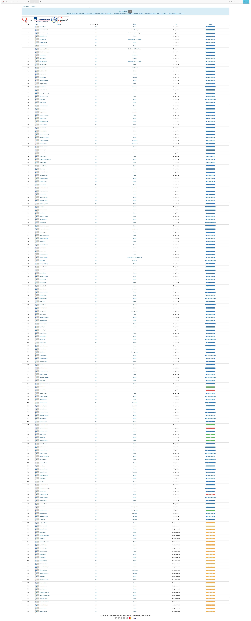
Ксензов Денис (43, 55)
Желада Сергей (43, 282)
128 (36, 106)
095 (36, 472)
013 (36, 191)
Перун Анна (42, 260)
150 (36, 68)
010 (36, 419)
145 (36, 352)
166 (36, 463)
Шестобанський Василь (45, 52)
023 (36, 251)
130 (36, 166)
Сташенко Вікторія (43, 450)
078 (36, 226)
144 (36, 479)
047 (36, 381)
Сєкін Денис (42, 465)
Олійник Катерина (43, 345)
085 (36, 450)
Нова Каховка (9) (82, 13)
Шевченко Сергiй (43, 526)
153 (36, 599)
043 (36, 545)
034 (36, 539)
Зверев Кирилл (43, 108)
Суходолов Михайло (44, 573)
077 (36, 501)
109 (36, 324)
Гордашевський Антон (44, 592)
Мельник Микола (43, 586)
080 (36, 299)
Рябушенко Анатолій (44, 415)
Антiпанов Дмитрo (43, 469)
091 (36, 264)
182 (36, 179)
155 (36, 605)
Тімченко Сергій (43, 118)
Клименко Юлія (43, 314)
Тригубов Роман (43, 112)
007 (36, 327)
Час (176, 24)
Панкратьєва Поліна (44, 579)
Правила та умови (238, 1)
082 (36, 172)
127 (36, 153)
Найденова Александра (45, 228)
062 (36, 513)
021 (36, 397)
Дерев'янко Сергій (43, 200)
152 (36, 49)
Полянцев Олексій (43, 598)
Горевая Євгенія (43, 298)
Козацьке (135, 58)
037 (36, 384)
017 (36, 441)
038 (36, 308)
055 (36, 77)
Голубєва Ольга (43, 181)
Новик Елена (42, 538)
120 (36, 403)
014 (36, 175)
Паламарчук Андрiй (44, 29)
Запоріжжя (134, 513)
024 (36, 81)
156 (36, 58)
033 (36, 235)
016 (36, 438)
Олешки (134, 541)
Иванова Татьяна (43, 210)
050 (36, 416)
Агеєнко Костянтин (44, 254)
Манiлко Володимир (44, 238)
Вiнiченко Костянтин (44, 146)
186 (36, 36)
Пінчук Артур (42, 168)
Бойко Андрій (42, 241)
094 (36, 567)
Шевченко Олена (43, 570)
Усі (70, 13)
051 (36, 30)
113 (36, 507)
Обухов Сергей (43, 491)
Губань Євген (42, 74)
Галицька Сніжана (43, 424)
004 (36, 27)
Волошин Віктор (43, 393)
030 (36, 93)
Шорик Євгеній (43, 184)
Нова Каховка (135, 55)
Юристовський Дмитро (44, 48)
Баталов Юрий (43, 247)
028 (36, 207)
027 (36, 213)
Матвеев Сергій (43, 336)
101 (36, 248)
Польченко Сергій (43, 608)
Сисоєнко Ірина (43, 418)
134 (36, 144)
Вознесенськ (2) (123, 13)
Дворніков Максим (43, 244)
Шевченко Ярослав (44, 172)
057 (36, 131)
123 (36, 302)
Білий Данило (42, 352)
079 (36, 223)
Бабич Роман (42, 437)
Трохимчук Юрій (43, 219)
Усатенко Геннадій (43, 484)
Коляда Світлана (43, 513)
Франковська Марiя (44, 175)
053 (36, 273)
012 (36, 529)
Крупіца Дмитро (43, 399)
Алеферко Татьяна (44, 522)
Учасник (59, 24)
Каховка (134, 149)
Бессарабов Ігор (43, 61)
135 (36, 141)
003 (36, 65)
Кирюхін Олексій (43, 36)
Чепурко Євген (43, 554)
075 (36, 163)
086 (36, 469)
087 (36, 119)
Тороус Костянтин (43, 197)
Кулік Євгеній (42, 380)
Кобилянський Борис (44, 317)
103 (36, 577)
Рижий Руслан (43, 386)
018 (36, 532)
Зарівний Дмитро (43, 611)
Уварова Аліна (43, 222)
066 (36, 346)
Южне (134, 295)
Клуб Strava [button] (25, 6)
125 (36, 378)
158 (36, 128)
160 (36, 204)
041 (36, 444)
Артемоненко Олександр (45, 383)
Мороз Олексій (43, 102)
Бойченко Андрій (43, 548)
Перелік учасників (34, 1)
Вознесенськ (134, 140)
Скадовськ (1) (165, 13)
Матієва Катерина (43, 431)
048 (36, 289)
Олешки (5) (95, 13)
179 (36, 239)
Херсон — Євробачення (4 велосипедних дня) (16, 1)
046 (36, 551)
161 (36, 608)
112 (36, 488)
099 (36, 115)
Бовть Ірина (42, 206)
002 (36, 523)
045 (36, 333)
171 (36, 295)
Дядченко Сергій (43, 510)
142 (36, 245)
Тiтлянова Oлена (43, 402)
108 (36, 586)
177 (36, 46)
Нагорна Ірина (43, 304)
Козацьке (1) (181, 13)
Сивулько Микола (43, 124)
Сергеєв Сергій (43, 330)
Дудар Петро (42, 576)
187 (36, 87)
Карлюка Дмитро (43, 421)
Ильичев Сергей (43, 71)
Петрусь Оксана (43, 355)
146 (36, 596)
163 (36, 198)
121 (36, 457)
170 (36, 122)
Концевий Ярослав (44, 191)
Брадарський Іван (43, 83)
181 (36, 482)
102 (36, 574)
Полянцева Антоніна (44, 601)
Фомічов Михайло (43, 358)
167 (36, 254)
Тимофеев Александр (44, 134)
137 (36, 340)
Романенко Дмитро (44, 45)
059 (36, 90)
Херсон (134, 26)
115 (36, 428)
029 (36, 71)
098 (36, 169)
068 (36, 498)
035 (36, 542)
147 (36, 368)
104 (36, 580)
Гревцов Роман (43, 86)
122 (36, 305)
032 (36, 365)
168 (36, 393)
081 (36, 558)
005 (36, 74)
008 (36, 103)
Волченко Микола (43, 551)
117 (36, 460)
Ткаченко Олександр (44, 140)
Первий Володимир (44, 121)
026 (36, 276)
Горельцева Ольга (43, 563)
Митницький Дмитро (44, 263)
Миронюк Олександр (44, 225)
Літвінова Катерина (44, 497)
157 (36, 150)
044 (36, 548)
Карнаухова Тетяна (44, 446)
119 (36, 453)
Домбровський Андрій (44, 535)
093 (36, 510)
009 (36, 422)
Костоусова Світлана (44, 377)
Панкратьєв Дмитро (44, 582)
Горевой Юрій (42, 557)
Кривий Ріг (134, 112)
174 (36, 466)
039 (36, 359)
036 (36, 96)
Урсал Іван (42, 481)
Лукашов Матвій (43, 295)
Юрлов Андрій (43, 77)
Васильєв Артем (43, 232)
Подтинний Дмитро (44, 203)
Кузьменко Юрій (43, 162)
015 (36, 160)
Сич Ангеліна (42, 339)
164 (36, 125)
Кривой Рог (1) (137, 13)
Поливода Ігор (43, 194)
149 (36, 55)
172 (36, 62)
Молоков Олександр (44, 33)
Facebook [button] (33, 6)
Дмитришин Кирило (44, 216)
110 (36, 84)
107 (36, 267)
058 (36, 220)
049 (36, 412)
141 (36, 188)
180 (36, 280)
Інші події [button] (230, 1)
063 (36, 520)
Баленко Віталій (43, 165)
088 (36, 314)
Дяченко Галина (43, 544)
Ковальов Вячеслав (44, 80)
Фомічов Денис (43, 273)
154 (36, 602)
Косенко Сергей (43, 405)
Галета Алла (42, 99)
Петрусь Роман (43, 349)
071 (36, 356)
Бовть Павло (42, 213)
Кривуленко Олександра (45, 488)
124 (36, 589)
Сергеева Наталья (43, 440)
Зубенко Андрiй (43, 285)
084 (36, 318)
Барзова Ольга (43, 270)
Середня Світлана (43, 257)
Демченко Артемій (43, 371)
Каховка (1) (130, 13)
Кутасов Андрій (43, 26)
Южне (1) (142, 13)
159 (36, 494)
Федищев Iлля (43, 311)
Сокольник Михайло (44, 178)
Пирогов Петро (43, 39)
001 (36, 476)
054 (36, 434)
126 (36, 216)
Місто (134, 24)
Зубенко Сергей (43, 131)
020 (36, 210)
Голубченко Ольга (43, 604)
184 (36, 194)
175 (36, 43)
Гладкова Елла (43, 342)
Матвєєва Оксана (43, 500)
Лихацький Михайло (44, 89)
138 (36, 343)
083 (36, 561)
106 (36, 134)
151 (36, 40)
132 (36, 232)
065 (36, 555)
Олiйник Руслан (43, 409)
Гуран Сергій (42, 326)
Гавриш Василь (43, 289)
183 (36, 321)
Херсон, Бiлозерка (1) (173, 13)
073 (36, 337)
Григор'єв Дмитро (43, 589)
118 (36, 406)
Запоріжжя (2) (117, 13)
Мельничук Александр (44, 93)
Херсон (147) (75, 13)
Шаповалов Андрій (44, 276)
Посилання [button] (42, 1)
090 (36, 330)
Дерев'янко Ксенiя (43, 368)
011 (36, 52)
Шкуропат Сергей (43, 361)
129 (36, 112)
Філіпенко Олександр (44, 541)
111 (36, 485)
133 (36, 109)
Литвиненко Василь (44, 187)
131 (36, 270)
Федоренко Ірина (43, 323)
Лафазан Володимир (44, 456)
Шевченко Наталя (43, 560)
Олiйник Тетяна (43, 459)
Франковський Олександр (45, 159)
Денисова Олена (43, 462)
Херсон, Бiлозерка (135, 29)
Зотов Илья (42, 364)
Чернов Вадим (43, 149)
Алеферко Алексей (44, 475)
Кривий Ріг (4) (110, 13)
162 (36, 242)
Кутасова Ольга (43, 64)
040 (36, 447)
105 (36, 583)
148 (36, 33)
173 (36, 286)
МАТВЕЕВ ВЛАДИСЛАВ (44, 595)
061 (36, 147)
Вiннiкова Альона (43, 453)
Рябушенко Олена (43, 412)
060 (36, 517)
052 (36, 182)
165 (36, 491)
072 (36, 504)
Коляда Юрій (42, 519)
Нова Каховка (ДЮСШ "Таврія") (134, 33)
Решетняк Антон (43, 156)
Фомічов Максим (43, 308)
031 (36, 362)
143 (36, 390)
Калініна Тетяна (43, 443)
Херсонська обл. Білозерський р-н (134, 257)
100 (36, 292)
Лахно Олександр (43, 374)
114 (36, 409)
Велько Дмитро (43, 532)
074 (36, 387)
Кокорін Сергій (43, 58)
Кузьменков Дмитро (44, 494)
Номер (36, 24)
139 (36, 593)
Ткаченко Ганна (43, 143)
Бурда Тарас (42, 301)
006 (36, 526)
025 (36, 536)
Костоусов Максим (43, 153)
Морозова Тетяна (43, 503)
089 (36, 283)
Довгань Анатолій (43, 266)
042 (36, 400)
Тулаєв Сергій (42, 478)
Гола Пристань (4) (102, 13)
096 (36, 570)
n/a (95, 26)
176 (36, 611)
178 (36, 374)
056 (36, 431)
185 (36, 229)
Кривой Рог (134, 187)
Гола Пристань (134, 311)
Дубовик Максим (43, 320)
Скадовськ (134, 289)
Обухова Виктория (43, 396)
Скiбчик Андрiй (43, 127)
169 (36, 258)
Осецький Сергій (43, 472)
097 (36, 138)
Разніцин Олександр (44, 115)
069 (36, 185)
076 (36, 156)
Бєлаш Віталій (43, 434)
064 (36, 311)
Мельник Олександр (44, 567)
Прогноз (210, 24)
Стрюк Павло (42, 67)
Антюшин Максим (43, 333)
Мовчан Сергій (43, 279)
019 (36, 201)
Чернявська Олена (44, 516)
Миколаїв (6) (89, 13)
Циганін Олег (42, 507)
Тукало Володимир (44, 105)
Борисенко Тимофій (44, 428)
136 (36, 261)
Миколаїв (135, 77)
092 (36, 564)
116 (36, 425)
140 (36, 371)
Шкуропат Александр (44, 235)
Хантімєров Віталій (44, 96)
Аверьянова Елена (44, 292)
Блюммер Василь (43, 42)
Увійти (246, 1)
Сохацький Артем (43, 390)
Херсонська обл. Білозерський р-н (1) (153, 13)
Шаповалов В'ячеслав (44, 137)
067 (36, 100)
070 (36, 349)
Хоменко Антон (43, 251)
